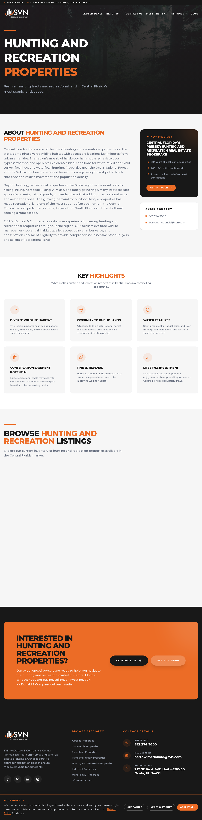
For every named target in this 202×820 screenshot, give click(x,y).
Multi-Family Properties (85, 774)
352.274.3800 (15, 2)
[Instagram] (38, 779)
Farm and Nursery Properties (88, 757)
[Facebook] (7, 779)
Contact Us (134, 13)
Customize (134, 807)
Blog (194, 13)
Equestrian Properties (84, 752)
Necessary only (161, 807)
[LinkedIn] (28, 779)
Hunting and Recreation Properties (92, 763)
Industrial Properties (84, 769)
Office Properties (82, 780)
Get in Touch (159, 188)
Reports (112, 13)
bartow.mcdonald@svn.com (165, 222)
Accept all (187, 807)
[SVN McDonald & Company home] (17, 14)
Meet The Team (157, 13)
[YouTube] (17, 779)
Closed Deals (93, 13)
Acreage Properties (83, 740)
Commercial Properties (85, 746)
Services (177, 13)
